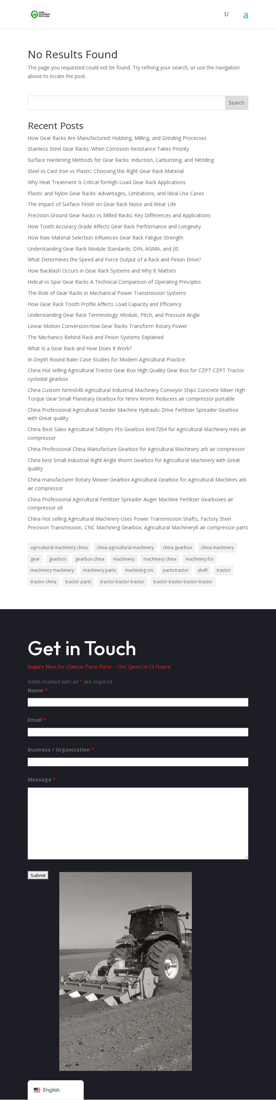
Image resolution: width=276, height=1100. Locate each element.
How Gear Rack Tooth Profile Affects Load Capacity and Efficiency (104, 304)
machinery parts (99, 570)
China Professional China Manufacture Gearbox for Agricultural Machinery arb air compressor (136, 449)
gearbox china (89, 559)
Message (42, 779)
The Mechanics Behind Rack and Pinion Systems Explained (96, 337)
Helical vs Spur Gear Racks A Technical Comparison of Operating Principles (114, 281)
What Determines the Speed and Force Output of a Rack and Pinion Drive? (114, 259)
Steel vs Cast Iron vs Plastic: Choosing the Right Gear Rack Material (106, 171)
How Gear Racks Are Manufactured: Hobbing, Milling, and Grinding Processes (117, 137)
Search (236, 102)
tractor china (43, 582)
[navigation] (56, 1090)
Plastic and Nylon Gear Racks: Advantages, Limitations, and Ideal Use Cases (116, 193)
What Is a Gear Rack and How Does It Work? (80, 348)
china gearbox (177, 547)
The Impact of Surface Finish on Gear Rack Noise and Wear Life (102, 204)
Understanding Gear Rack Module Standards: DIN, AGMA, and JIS (103, 248)
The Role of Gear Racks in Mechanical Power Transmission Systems (107, 292)
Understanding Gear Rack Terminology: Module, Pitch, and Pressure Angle (114, 314)
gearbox (57, 559)
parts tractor (176, 570)
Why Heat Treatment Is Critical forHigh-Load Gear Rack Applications (107, 182)
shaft (203, 570)
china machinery (217, 547)
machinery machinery (52, 570)
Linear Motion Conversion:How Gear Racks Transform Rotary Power (107, 326)
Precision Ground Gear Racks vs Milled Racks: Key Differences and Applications (119, 215)
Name (37, 690)
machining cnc (139, 570)
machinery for (199, 559)
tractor (224, 570)
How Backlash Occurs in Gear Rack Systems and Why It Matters (102, 270)
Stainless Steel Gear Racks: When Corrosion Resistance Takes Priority (108, 148)
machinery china (159, 559)
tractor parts (78, 582)
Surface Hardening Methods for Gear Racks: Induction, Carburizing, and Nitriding (121, 159)
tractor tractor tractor (122, 582)
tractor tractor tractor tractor (183, 582)
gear (35, 559)
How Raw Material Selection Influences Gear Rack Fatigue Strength (105, 237)
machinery (123, 559)
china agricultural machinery (125, 547)
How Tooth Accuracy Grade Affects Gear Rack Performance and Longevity (114, 226)
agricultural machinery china (59, 547)
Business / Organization (61, 749)
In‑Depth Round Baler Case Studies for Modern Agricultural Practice (106, 359)
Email (37, 719)
